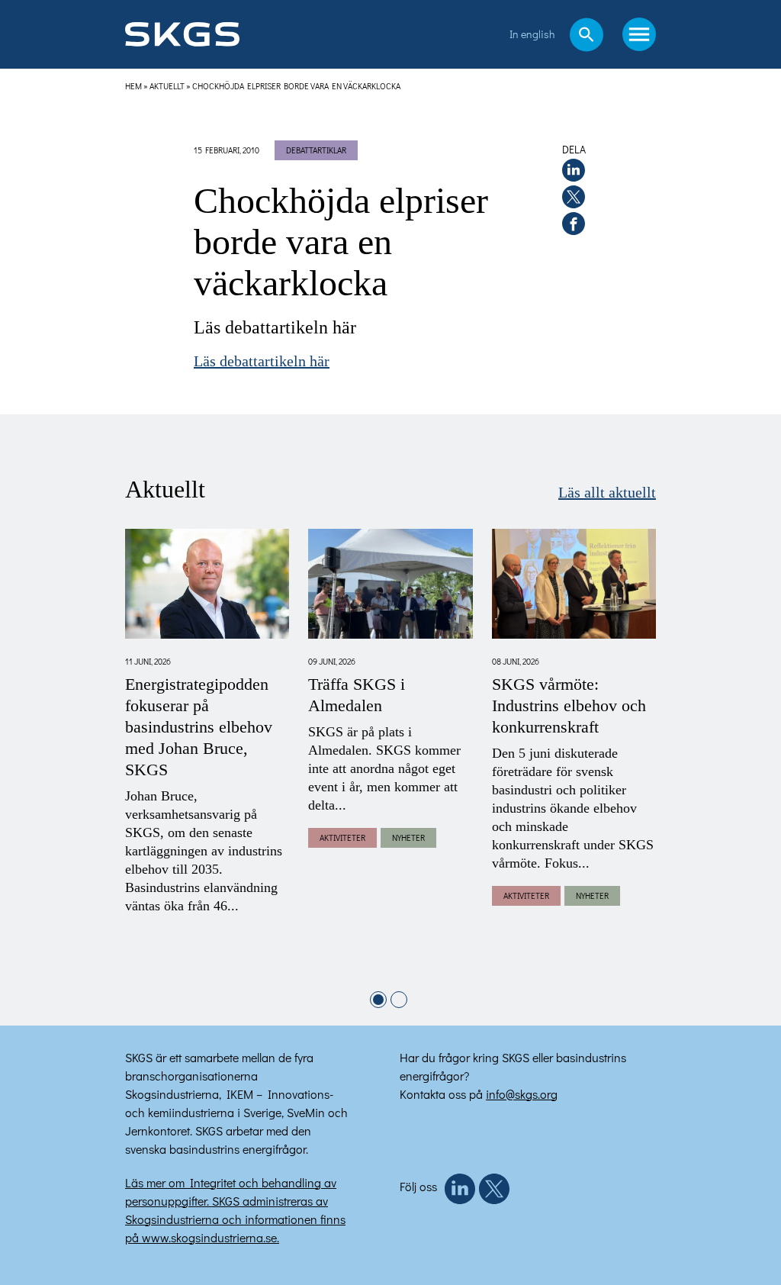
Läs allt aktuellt (607, 493)
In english (531, 34)
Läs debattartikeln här (261, 361)
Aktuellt (167, 86)
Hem (133, 86)
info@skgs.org (522, 1094)
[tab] (378, 999)
